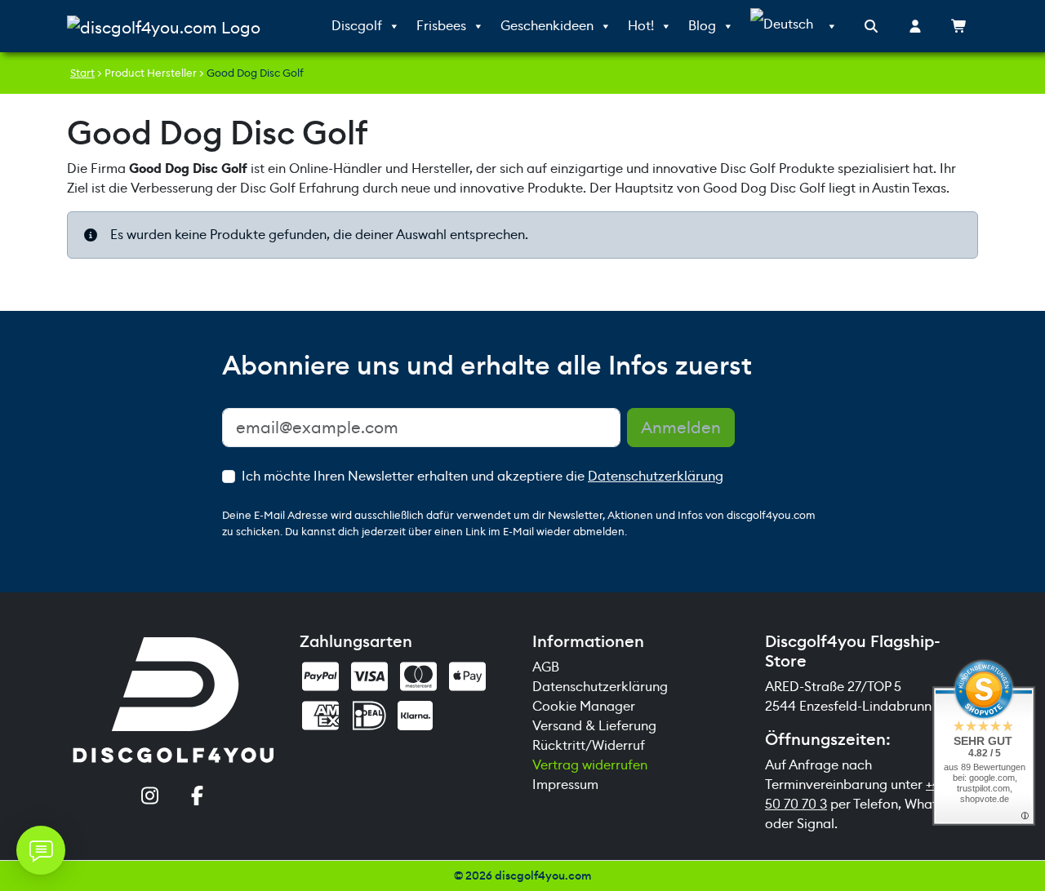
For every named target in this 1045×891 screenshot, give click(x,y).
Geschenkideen (547, 25)
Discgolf (356, 25)
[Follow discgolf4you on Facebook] (198, 797)
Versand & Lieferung (594, 725)
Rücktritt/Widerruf (588, 745)
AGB (545, 667)
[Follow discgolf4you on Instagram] (150, 797)
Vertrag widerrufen (589, 765)
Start (82, 73)
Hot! (641, 25)
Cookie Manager (583, 706)
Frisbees (441, 25)
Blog (702, 25)
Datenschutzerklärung (655, 476)
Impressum (565, 784)
